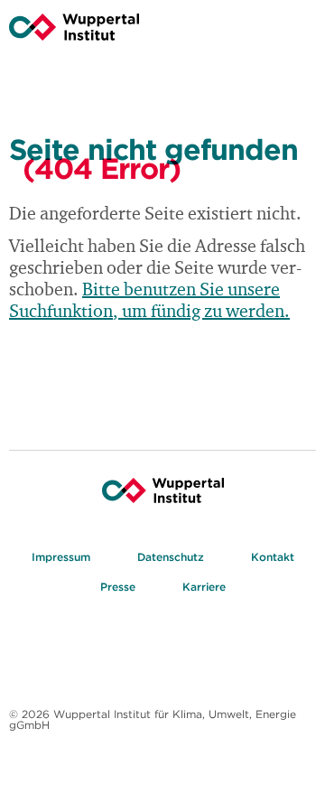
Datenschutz (170, 557)
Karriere (204, 586)
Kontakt (272, 557)
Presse (117, 586)
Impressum (61, 557)
